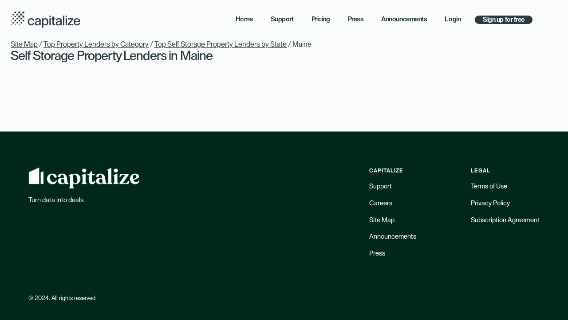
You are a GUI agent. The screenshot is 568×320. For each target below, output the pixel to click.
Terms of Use (489, 186)
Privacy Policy (490, 203)
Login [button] (453, 19)
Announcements (392, 236)
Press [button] (356, 19)
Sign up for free (504, 19)
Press (377, 253)
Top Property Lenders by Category (96, 44)
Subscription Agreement (505, 220)
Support (380, 186)
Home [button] (244, 19)
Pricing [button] (321, 19)
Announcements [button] (404, 19)
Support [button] (282, 19)
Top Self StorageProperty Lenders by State (220, 44)
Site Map (24, 44)
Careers (380, 203)
